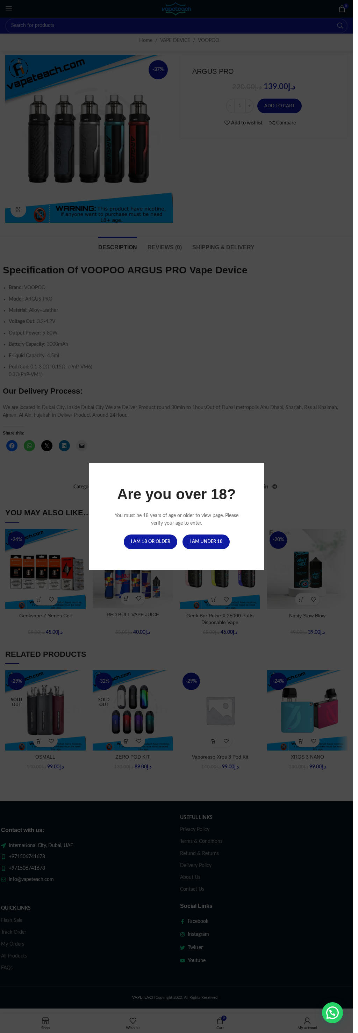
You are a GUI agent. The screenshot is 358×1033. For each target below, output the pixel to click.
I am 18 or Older (150, 541)
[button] (332, 1012)
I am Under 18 (205, 541)
